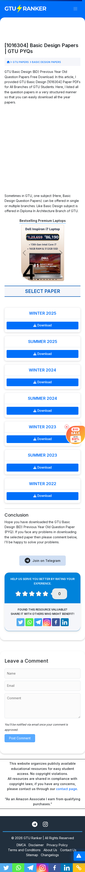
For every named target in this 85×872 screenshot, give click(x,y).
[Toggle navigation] (75, 8)
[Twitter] (20, 622)
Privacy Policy (57, 845)
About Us (50, 850)
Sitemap (32, 855)
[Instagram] (47, 622)
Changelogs (50, 855)
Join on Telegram (46, 561)
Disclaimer (36, 845)
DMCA (21, 845)
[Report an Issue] (79, 856)
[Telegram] (38, 622)
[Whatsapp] (29, 622)
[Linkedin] (65, 622)
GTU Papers (20, 62)
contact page (66, 789)
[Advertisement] (42, 150)
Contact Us (68, 850)
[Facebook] (56, 622)
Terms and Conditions (24, 850)
